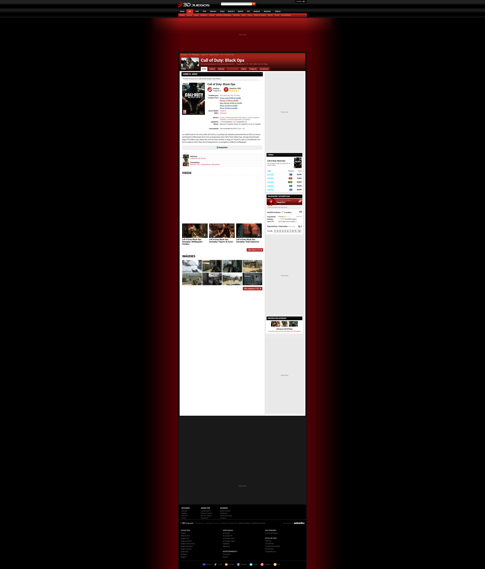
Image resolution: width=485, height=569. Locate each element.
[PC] (277, 15)
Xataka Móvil (185, 536)
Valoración (204, 518)
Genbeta (184, 554)
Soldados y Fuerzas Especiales (231, 119)
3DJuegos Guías (229, 538)
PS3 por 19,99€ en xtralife (229, 101)
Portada (182, 15)
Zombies (246, 119)
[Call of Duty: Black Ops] (190, 63)
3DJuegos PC (228, 536)
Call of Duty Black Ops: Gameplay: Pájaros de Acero (221, 240)
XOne (222, 11)
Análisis (211, 15)
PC (190, 11)
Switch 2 (231, 11)
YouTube (231, 564)
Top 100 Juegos (206, 516)
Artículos (184, 516)
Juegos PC (204, 55)
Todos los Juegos (260, 15)
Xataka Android (186, 541)
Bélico (245, 118)
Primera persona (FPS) (233, 118)
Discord (208, 564)
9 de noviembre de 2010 (225, 64)
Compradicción (270, 551)
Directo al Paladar (271, 533)
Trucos (249, 15)
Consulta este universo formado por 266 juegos (284, 331)
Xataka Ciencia (186, 549)
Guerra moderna (253, 118)
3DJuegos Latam (229, 541)
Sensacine (226, 554)
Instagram (267, 564)
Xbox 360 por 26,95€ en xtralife (231, 103)
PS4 (204, 11)
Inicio (182, 11)
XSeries (213, 11)
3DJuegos (184, 55)
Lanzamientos (286, 15)
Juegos (186, 523)
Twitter (255, 564)
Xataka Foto (185, 538)
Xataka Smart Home (188, 544)
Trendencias (269, 544)
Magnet (183, 557)
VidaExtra (226, 544)
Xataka (183, 533)
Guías (244, 15)
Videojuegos (196, 55)
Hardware (236, 15)
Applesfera (184, 552)
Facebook (244, 564)
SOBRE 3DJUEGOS (244, 523)
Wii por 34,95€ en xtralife (229, 106)
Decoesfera (269, 549)
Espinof (225, 557)
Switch (240, 11)
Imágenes (203, 15)
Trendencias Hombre (272, 546)
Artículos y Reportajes (223, 15)
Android (256, 11)
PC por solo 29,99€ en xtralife (230, 98)
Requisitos (223, 147)
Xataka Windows (187, 546)
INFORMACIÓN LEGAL (258, 523)
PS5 (197, 11)
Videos (278, 11)
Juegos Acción (214, 55)
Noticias (267, 11)
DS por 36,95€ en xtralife (228, 108)
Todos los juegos (206, 513)
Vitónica (268, 541)
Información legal (226, 516)
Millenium (226, 546)
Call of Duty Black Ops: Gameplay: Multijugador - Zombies (192, 241)
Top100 (270, 15)
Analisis (216, 88)
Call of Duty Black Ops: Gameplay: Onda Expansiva (247, 240)
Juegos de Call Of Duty (198, 158)
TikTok (220, 564)
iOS (248, 11)
